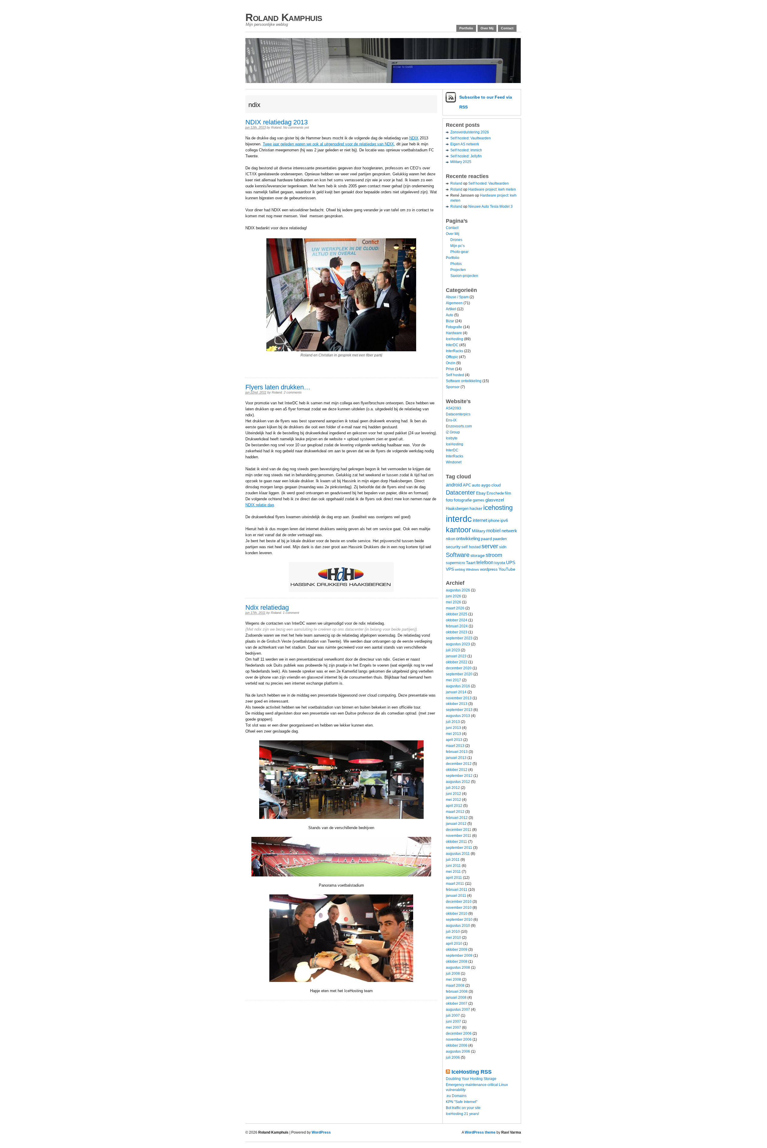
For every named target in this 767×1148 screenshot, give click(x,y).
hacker (475, 508)
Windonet (453, 462)
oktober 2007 (456, 1003)
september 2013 (459, 710)
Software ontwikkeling (463, 381)
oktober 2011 (456, 842)
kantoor (458, 530)
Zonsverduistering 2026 (469, 132)
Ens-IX (451, 420)
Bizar (450, 321)
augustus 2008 (458, 967)
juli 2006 (453, 1057)
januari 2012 (456, 824)
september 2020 (459, 674)
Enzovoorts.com (459, 426)
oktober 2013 (456, 704)
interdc (459, 519)
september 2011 (459, 848)
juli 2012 (453, 788)
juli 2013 (453, 722)
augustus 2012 (458, 782)
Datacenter (460, 492)
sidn (502, 547)
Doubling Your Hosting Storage (471, 1079)
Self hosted (455, 375)
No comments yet (296, 127)
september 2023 (459, 638)
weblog (460, 569)
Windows (472, 569)
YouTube (507, 569)
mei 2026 (453, 602)
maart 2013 (455, 746)
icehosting (498, 507)
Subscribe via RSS (485, 102)
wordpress (489, 569)
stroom (494, 555)
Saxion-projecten (464, 276)
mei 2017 (453, 680)
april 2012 (454, 806)
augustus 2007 (458, 1009)
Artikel (451, 309)
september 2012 (459, 776)
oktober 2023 (456, 632)
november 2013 (459, 698)
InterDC (452, 345)
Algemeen (454, 303)
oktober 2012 (456, 770)
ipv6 (504, 520)
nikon (450, 539)
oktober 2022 (456, 662)
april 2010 (454, 943)
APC (467, 485)
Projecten (458, 270)
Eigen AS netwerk (464, 144)
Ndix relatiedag (267, 607)
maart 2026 (455, 608)
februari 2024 (457, 626)
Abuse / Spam (457, 297)
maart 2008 (455, 985)
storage (477, 555)
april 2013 (454, 740)
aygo (485, 485)
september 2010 (459, 920)
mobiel (493, 530)
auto (476, 485)
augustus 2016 (458, 686)
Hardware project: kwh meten (492, 189)
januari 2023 (456, 656)
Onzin (450, 363)
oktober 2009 (456, 949)
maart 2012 (455, 812)
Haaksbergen (457, 509)
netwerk (509, 530)
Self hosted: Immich (466, 150)
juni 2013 (453, 728)
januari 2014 (456, 692)
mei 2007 (453, 1027)
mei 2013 (453, 734)
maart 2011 (455, 884)
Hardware (454, 333)
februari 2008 (457, 991)
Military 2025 (460, 162)
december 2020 (459, 668)
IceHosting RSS (472, 1072)
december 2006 (459, 1033)
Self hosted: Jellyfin (466, 156)
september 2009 (459, 955)
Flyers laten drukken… (277, 387)
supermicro (455, 563)
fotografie (463, 500)
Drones (456, 240)
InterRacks (454, 351)
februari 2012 (457, 818)
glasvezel (494, 499)
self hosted (471, 547)
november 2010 (459, 908)
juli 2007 (453, 1015)
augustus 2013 (458, 716)
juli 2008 (453, 973)
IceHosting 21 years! (462, 1114)
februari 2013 (457, 752)
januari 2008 (456, 997)
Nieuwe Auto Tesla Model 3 (490, 206)
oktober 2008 (456, 961)
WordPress (321, 1132)
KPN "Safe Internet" (461, 1102)
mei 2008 (453, 979)
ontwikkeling (468, 538)
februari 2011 (456, 890)
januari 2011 (456, 896)
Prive (450, 369)
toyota (499, 563)
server (489, 546)
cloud (496, 485)
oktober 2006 (456, 1045)
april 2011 (454, 878)
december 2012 (459, 764)
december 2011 (458, 830)
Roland (276, 127)
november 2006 (459, 1039)
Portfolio (466, 28)
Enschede (495, 493)
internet (480, 520)
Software (457, 554)
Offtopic (452, 357)
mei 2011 (453, 872)
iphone (493, 521)
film (508, 493)
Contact (507, 28)
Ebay (481, 493)
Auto (449, 315)
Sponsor (453, 387)
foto (449, 500)
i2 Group (453, 432)
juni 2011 (453, 866)
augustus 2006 (458, 1051)
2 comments (293, 392)
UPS (510, 562)
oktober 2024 (456, 620)
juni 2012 (453, 794)
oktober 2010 (456, 914)
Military (478, 530)
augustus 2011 (458, 854)
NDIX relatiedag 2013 (276, 122)
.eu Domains (456, 1096)
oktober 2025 (456, 614)
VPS (450, 569)
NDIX (414, 138)
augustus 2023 (458, 644)
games (478, 500)
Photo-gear (459, 252)
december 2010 (459, 902)
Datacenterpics (458, 414)
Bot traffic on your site (463, 1108)
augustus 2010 (458, 925)
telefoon (484, 562)
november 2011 (458, 836)
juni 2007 (453, 1021)
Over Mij (487, 28)
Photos (456, 264)
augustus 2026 (458, 590)
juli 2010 (453, 931)
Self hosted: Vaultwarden (470, 138)
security (453, 546)
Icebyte (452, 438)
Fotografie (454, 327)
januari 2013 (456, 758)
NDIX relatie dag (259, 505)
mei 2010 (453, 937)
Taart (470, 562)
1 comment (291, 612)
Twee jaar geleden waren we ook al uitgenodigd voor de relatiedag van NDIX (328, 144)
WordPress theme (480, 1132)
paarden (500, 539)
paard (486, 538)
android (454, 484)
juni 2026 (453, 596)
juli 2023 (453, 650)
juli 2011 (453, 860)
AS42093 (453, 408)
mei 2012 (453, 800)
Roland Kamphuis (283, 17)
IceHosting (454, 339)
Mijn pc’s (457, 246)
